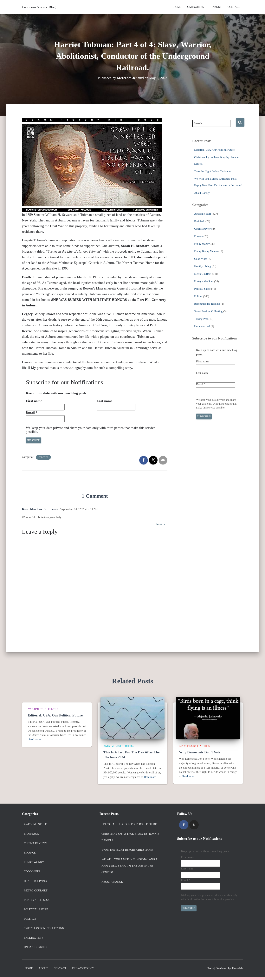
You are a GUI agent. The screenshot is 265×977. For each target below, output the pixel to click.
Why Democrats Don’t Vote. (200, 752)
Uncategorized (202, 326)
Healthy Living (202, 266)
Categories (196, 6)
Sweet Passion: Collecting (208, 311)
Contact (234, 6)
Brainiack (199, 221)
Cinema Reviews (203, 228)
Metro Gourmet (202, 273)
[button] (206, 6)
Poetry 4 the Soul (203, 281)
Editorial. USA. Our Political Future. (214, 149)
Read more (35, 739)
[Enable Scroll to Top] (257, 969)
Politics (43, 457)
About (217, 6)
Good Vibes (200, 258)
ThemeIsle (237, 968)
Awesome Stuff (202, 213)
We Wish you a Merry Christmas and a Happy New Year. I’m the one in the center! (129, 866)
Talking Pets (201, 319)
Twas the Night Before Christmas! (213, 171)
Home (177, 6)
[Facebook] (183, 824)
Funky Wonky (202, 243)
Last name (104, 401)
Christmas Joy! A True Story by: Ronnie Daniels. (130, 837)
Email (31, 412)
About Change (202, 193)
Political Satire (202, 288)
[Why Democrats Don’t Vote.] (208, 717)
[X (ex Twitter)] (194, 824)
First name (34, 401)
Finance (198, 236)
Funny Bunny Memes (206, 251)
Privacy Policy (83, 968)
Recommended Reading (207, 303)
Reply (161, 524)
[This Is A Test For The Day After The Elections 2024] (132, 717)
